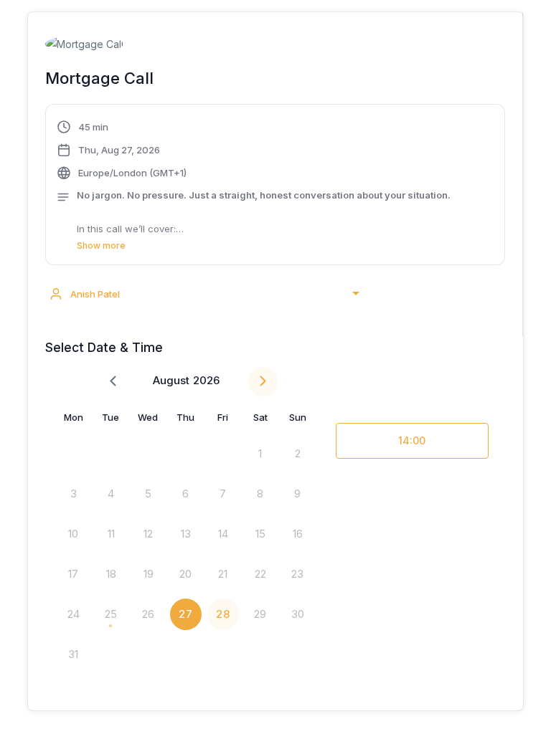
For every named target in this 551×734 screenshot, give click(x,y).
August (171, 380)
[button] (275, 186)
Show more (101, 245)
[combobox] (204, 294)
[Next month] (263, 381)
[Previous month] (113, 381)
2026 (206, 380)
